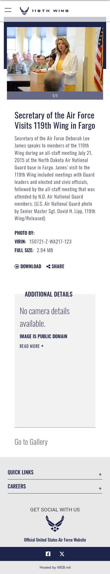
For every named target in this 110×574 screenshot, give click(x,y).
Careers (17, 486)
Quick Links (21, 472)
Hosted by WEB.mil (55, 567)
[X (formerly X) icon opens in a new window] (62, 554)
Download (30, 266)
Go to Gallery (31, 441)
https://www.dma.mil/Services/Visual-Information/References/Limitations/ (51, 418)
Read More (30, 346)
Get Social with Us (55, 510)
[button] (8, 11)
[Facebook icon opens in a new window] (48, 554)
